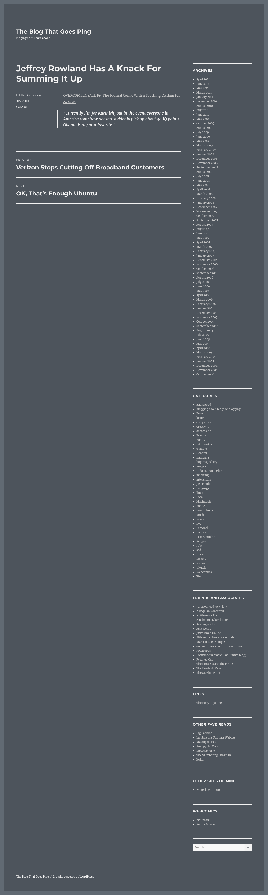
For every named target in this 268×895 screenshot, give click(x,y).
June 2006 (203, 286)
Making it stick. (206, 742)
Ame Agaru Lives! (208, 624)
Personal (202, 528)
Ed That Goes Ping (28, 95)
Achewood (203, 820)
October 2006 (205, 269)
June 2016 (203, 84)
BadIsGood (203, 404)
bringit (201, 418)
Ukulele (201, 567)
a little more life (206, 615)
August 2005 (204, 330)
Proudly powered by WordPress (73, 876)
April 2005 (203, 348)
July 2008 (202, 176)
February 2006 (206, 304)
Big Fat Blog (204, 733)
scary (200, 554)
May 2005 (202, 343)
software (202, 563)
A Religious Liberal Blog (212, 620)
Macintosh (203, 501)
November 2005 (207, 317)
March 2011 (204, 92)
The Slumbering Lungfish (213, 755)
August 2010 (204, 106)
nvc (198, 523)
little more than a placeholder (216, 637)
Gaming (201, 449)
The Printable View (209, 668)
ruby (199, 545)
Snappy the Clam (207, 746)
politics (201, 532)
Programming (205, 537)
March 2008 (204, 194)
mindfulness (204, 510)
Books (200, 413)
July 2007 (202, 229)
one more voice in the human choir (219, 646)
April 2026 (203, 79)
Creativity (202, 427)
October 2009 (205, 123)
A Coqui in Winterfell (210, 611)
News (200, 519)
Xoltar (200, 759)
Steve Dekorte (205, 751)
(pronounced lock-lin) (211, 606)
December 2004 (206, 365)
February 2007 (206, 251)
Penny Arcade (205, 824)
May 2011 (202, 88)
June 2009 (203, 136)
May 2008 (202, 185)
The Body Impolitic (209, 703)
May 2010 (202, 119)
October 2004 (205, 374)
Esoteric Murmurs (208, 790)
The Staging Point (208, 673)
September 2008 (207, 167)
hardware (202, 457)
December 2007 (206, 207)
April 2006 (203, 295)
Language (202, 488)
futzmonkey (204, 444)
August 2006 (204, 277)
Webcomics (204, 572)
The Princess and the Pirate (214, 664)
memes (201, 506)
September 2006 (207, 273)
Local (200, 497)
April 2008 (203, 189)
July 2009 (202, 132)
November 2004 (207, 370)
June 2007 (203, 233)
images (201, 466)
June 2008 (203, 180)
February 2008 (206, 198)
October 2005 (205, 321)
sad (198, 550)
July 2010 (202, 110)
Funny (200, 440)
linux (199, 493)
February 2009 (206, 150)
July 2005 (202, 335)
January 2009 (205, 154)
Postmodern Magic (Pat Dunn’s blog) (221, 655)
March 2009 (204, 145)
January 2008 (205, 203)
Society (201, 559)
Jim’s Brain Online (208, 633)
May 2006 (203, 291)
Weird (200, 576)
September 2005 (207, 326)
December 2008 (206, 158)
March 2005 (204, 352)
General (21, 106)
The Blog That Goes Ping (53, 31)
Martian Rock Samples (211, 642)
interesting (203, 479)
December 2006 (207, 260)
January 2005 (205, 361)
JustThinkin (204, 484)
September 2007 (207, 220)
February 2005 (206, 357)
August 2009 (204, 128)
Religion (201, 541)
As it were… (203, 629)
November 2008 (207, 163)
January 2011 (204, 97)
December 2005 (206, 313)
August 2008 (204, 172)
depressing (203, 431)
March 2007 (204, 247)
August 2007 (204, 225)
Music (200, 515)
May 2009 (203, 141)
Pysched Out (204, 659)
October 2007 (205, 216)
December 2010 (206, 101)
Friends (201, 435)
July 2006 (202, 282)
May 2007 (202, 238)
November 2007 (207, 211)
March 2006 (204, 299)
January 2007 (205, 255)
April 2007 (203, 242)
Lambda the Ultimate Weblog (215, 737)
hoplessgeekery (206, 462)
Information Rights (209, 471)
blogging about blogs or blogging (218, 409)
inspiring (202, 475)
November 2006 (207, 264)
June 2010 (202, 114)
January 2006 (205, 308)
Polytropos (203, 651)
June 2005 (203, 339)
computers (203, 422)
